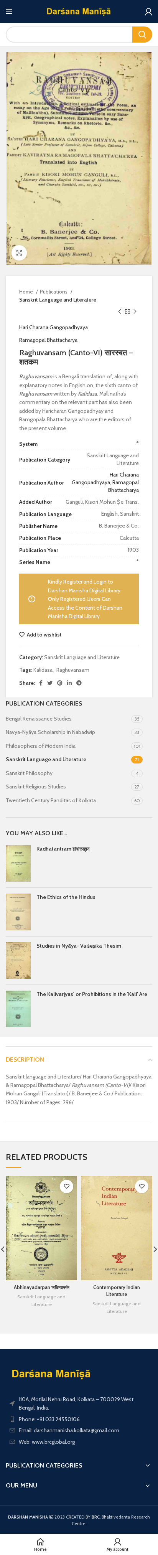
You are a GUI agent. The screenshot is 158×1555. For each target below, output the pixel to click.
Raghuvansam (72, 669)
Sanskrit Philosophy (29, 773)
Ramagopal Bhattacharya (48, 339)
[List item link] (79, 1419)
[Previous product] (119, 311)
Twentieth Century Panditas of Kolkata (51, 800)
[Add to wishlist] (66, 1186)
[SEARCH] (142, 34)
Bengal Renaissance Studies (39, 718)
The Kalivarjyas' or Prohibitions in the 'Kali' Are (91, 994)
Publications (54, 292)
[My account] (148, 11)
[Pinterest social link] (60, 683)
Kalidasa (43, 669)
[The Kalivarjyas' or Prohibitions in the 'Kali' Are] (18, 1009)
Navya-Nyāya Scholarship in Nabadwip (50, 732)
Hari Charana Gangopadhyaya (53, 327)
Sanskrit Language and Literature (57, 300)
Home (26, 292)
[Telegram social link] (79, 683)
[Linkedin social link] (69, 683)
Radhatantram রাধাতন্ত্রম (62, 848)
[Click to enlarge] (19, 253)
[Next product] (135, 311)
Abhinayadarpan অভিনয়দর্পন (41, 1287)
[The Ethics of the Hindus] (18, 912)
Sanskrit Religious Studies (36, 786)
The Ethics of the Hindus (65, 897)
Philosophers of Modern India (41, 745)
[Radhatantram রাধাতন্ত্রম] (18, 863)
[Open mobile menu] (9, 11)
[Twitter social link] (50, 683)
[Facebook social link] (41, 683)
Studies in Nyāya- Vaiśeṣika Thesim (78, 945)
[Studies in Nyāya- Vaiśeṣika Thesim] (18, 960)
